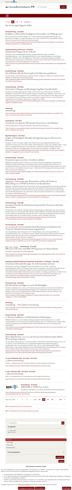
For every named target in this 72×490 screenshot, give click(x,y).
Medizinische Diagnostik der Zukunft (20, 52)
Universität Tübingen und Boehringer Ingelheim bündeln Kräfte (31, 89)
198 (61, 399)
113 (39, 399)
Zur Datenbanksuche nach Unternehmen (19, 406)
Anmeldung (10, 111)
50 (17, 22)
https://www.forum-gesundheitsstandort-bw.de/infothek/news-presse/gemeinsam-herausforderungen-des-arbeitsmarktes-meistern (30, 276)
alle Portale (12, 432)
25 (13, 22)
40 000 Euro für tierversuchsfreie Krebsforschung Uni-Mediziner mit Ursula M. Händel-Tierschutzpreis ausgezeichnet (33, 228)
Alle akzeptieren (40, 488)
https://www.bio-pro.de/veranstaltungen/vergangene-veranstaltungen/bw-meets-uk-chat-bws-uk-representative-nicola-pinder (35, 255)
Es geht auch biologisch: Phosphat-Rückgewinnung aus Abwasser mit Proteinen (33, 139)
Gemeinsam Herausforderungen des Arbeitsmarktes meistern (30, 264)
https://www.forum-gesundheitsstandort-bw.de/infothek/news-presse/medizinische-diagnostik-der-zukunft (35, 64)
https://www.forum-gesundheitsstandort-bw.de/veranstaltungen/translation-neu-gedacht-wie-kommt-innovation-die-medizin (34, 129)
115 (48, 399)
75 (22, 22)
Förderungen (9, 445)
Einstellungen (66, 488)
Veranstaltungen (10, 447)
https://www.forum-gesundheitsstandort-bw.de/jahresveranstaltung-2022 (27, 366)
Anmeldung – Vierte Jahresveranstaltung (21, 305)
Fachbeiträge (9, 442)
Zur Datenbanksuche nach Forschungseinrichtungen (23, 411)
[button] (63, 452)
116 (52, 399)
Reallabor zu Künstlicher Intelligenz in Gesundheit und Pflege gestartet (34, 34)
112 (35, 399)
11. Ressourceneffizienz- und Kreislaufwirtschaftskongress (28, 317)
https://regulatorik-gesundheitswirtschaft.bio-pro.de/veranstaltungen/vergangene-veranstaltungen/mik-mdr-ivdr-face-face (30, 393)
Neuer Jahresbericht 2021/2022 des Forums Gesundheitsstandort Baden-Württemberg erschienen (34, 338)
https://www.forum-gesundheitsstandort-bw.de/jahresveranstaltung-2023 (27, 379)
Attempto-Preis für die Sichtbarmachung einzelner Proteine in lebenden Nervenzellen (34, 206)
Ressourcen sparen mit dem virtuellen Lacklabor (25, 160)
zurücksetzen (59, 457)
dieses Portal (12, 430)
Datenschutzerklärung (24, 484)
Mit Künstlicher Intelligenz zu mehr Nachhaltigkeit (26, 285)
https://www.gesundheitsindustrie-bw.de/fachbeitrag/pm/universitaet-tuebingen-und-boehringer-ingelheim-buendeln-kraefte (35, 101)
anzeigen (61, 461)
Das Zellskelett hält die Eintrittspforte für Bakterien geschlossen (31, 73)
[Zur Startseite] (20, 6)
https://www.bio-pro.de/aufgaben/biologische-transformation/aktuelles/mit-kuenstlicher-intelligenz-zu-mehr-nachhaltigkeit (32, 296)
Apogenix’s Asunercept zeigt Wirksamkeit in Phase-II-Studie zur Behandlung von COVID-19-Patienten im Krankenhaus (31, 182)
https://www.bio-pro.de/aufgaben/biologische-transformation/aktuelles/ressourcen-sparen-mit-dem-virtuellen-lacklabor (34, 172)
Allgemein (9, 439)
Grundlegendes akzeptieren (26, 488)
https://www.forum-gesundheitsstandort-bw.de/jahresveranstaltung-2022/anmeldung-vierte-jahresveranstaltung (33, 308)
